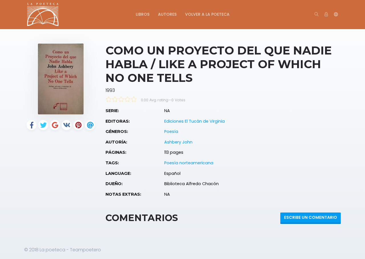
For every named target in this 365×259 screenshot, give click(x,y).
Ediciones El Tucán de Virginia (194, 121)
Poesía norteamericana (188, 163)
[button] (336, 15)
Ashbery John (178, 142)
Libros (142, 14)
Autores (167, 14)
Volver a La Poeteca (207, 14)
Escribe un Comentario (310, 217)
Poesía (171, 131)
